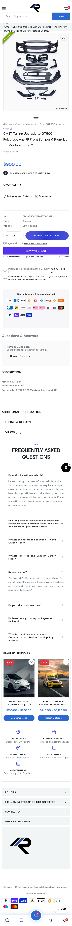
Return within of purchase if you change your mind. (37, 278)
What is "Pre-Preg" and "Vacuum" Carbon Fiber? (32, 557)
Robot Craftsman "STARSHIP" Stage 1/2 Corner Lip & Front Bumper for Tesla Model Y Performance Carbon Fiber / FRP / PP (19, 703)
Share (65, 256)
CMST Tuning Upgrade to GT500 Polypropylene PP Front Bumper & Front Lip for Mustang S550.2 (35, 139)
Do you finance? (17, 571)
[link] (31, 662)
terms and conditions (35, 243)
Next (66, 690)
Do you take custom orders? (25, 605)
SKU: (5, 216)
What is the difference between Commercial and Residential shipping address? (30, 637)
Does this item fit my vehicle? (26, 475)
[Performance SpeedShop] (35, 8)
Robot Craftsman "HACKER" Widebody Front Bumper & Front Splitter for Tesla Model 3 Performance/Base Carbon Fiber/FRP (53, 703)
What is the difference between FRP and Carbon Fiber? (32, 541)
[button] (36, 184)
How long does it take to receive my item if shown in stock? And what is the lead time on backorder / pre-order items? (33, 523)
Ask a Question (21, 356)
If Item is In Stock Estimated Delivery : (29, 270)
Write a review (10, 151)
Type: (6, 221)
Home (5, 22)
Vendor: (7, 225)
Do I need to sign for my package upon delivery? (30, 620)
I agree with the (26, 243)
